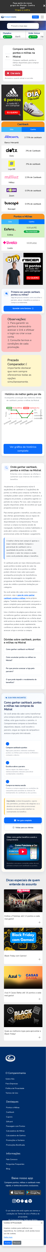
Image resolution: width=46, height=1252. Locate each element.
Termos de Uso (12, 1093)
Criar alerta (15, 73)
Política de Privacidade (15, 1088)
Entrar (35, 17)
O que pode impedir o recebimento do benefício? (21, 681)
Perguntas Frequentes (15, 1164)
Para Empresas (12, 1083)
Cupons (9, 1117)
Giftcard (9, 1121)
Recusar (17, 1243)
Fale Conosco (11, 1159)
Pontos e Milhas (12, 1107)
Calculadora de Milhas (15, 1131)
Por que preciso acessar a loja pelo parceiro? (20, 670)
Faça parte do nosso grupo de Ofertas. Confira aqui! (22, 5)
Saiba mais (8, 1237)
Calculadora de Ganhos (16, 1135)
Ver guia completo (24, 820)
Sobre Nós (10, 1079)
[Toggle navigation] (42, 17)
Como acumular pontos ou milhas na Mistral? (21, 659)
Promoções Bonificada (15, 1145)
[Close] (41, 1222)
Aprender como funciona (21, 308)
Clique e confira (22, 10)
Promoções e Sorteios (15, 1140)
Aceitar (8, 1243)
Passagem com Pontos (15, 1126)
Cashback (10, 1112)
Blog (8, 1168)
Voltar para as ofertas (24, 827)
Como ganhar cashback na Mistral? (20, 649)
